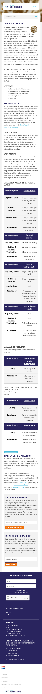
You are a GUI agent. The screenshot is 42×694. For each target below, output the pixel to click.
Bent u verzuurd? (12, 625)
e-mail (22, 487)
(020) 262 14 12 (23, 482)
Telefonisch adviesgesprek (15, 635)
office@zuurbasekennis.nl (15, 659)
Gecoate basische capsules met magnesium (29, 361)
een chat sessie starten (21, 485)
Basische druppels (29, 191)
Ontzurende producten (14, 629)
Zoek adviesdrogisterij (14, 527)
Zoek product (11, 564)
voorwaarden (18, 593)
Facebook (9, 614)
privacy (25, 593)
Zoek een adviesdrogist (14, 631)
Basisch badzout (29, 401)
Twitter (8, 612)
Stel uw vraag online (13, 633)
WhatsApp (16, 487)
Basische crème (29, 425)
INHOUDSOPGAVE (11, 17)
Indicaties (9, 627)
